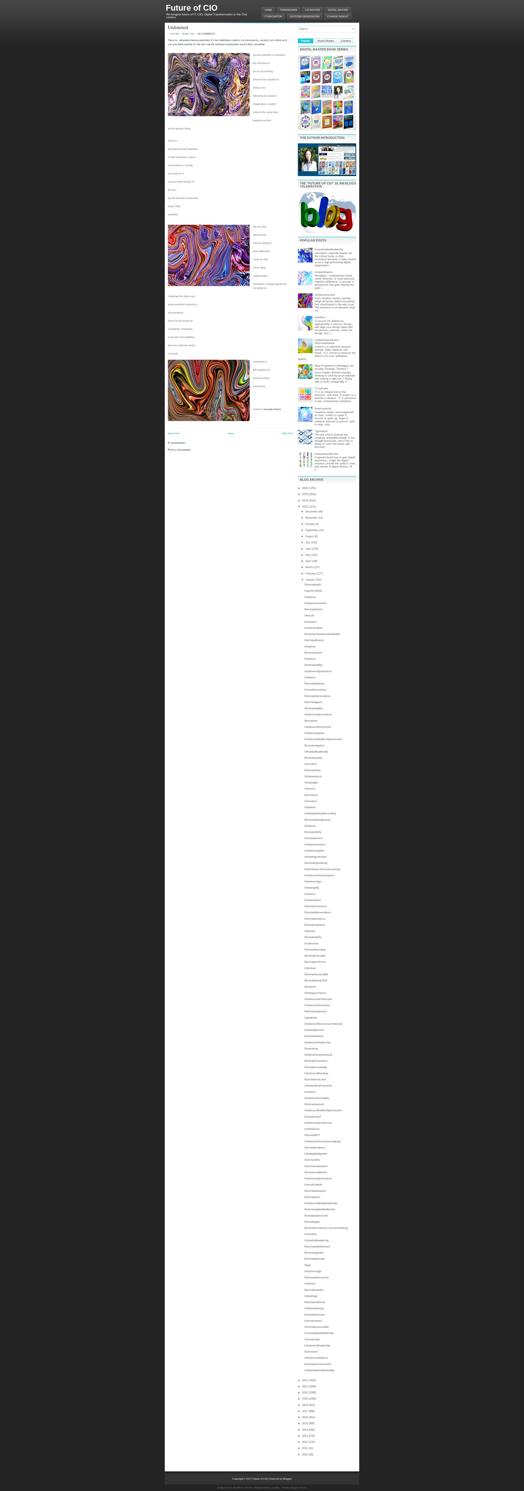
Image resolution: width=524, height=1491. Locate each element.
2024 (305, 500)
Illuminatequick (313, 652)
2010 (305, 1454)
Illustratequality (313, 757)
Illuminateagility (313, 708)
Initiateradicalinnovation (318, 1085)
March (309, 567)
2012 (305, 1442)
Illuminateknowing (314, 949)
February (311, 573)
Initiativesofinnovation (317, 1005)
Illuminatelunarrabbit (316, 974)
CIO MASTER (312, 10)
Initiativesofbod (313, 627)
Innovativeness (313, 1320)
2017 (305, 1411)
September (312, 530)
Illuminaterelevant (314, 1302)
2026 (305, 488)
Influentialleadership (316, 751)
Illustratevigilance (314, 924)
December (311, 511)
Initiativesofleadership (317, 1042)
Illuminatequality (314, 1289)
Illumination (311, 795)
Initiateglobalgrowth (315, 1153)
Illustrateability (313, 832)
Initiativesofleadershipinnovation (323, 739)
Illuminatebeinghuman (317, 819)
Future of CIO (192, 7)
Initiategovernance (315, 992)
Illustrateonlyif (312, 1116)
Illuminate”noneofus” (316, 1060)
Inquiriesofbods (313, 590)
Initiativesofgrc (313, 881)
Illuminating (311, 1048)
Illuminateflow (312, 770)
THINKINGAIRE (288, 10)
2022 (305, 1380)
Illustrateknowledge (315, 1067)
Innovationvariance (315, 689)
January (310, 579)
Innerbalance (312, 1128)
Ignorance (310, 986)
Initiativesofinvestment (317, 726)
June (308, 548)
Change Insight (337, 16)
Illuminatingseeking (315, 862)
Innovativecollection (326, 453)
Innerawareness (313, 838)
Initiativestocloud (325, 294)
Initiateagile (311, 782)
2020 (305, 1392)
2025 (305, 494)
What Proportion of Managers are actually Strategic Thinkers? (334, 367)
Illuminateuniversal (315, 906)
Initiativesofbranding (316, 1073)
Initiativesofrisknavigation (319, 875)
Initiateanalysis (313, 776)
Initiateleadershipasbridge (319, 1370)
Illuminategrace (313, 702)
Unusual (309, 615)
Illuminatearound (314, 1104)
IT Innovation (273, 16)
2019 (305, 1398)
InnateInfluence (324, 272)
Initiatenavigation (314, 733)
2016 (305, 1417)
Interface (320, 317)
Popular (305, 40)
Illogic (307, 1265)
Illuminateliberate (314, 683)
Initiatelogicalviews (315, 856)
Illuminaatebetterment (317, 1246)
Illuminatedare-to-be (316, 1215)
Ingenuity (309, 931)
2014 (305, 1429)
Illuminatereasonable (316, 1326)
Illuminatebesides (314, 1258)
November (311, 517)
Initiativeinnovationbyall (318, 1054)
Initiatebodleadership (316, 1240)
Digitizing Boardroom (305, 16)
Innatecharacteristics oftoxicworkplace (327, 341)
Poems (277, 409)
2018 (305, 1405)
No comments (206, 34)
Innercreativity (323, 408)
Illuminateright (312, 584)
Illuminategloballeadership (319, 1209)
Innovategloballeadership (319, 1333)
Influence (309, 788)
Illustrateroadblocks (316, 1172)
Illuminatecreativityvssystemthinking (326, 1227)
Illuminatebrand (313, 609)
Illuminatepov (312, 1197)
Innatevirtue (311, 943)
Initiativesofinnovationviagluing (322, 1141)
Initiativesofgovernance (318, 671)
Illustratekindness (314, 1147)
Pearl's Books (325, 40)
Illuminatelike (312, 1159)
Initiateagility (311, 887)
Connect (346, 40)
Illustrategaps (312, 1221)
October (310, 524)
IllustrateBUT (312, 1135)
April (308, 561)
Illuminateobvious (314, 1314)
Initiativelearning (314, 1308)
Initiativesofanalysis (316, 1357)
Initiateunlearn (312, 900)
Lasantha (274, 1488)
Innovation (268, 409)
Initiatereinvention (314, 844)
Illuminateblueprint (315, 1190)
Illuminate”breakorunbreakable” (322, 634)
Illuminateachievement (317, 1364)
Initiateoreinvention (315, 603)
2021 (305, 1386)
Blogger (287, 1479)
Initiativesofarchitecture (318, 999)
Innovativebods (313, 1184)
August (310, 536)
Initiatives (310, 597)
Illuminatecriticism (315, 961)
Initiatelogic (311, 1296)
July (308, 542)
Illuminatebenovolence (317, 696)
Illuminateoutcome (315, 1079)
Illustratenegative (314, 745)
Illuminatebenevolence (317, 912)
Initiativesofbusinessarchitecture (323, 1023)
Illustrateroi (310, 720)
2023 (305, 506)
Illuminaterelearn (314, 1036)
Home (268, 10)
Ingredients (310, 1017)
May (308, 554)
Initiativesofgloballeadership (320, 1203)
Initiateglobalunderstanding (320, 813)
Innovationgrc (312, 1339)
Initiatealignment (314, 1029)
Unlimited (178, 27)
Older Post (287, 433)
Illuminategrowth (314, 1252)
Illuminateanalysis (315, 918)
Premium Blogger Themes (294, 1488)
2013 (305, 1435)
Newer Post (174, 433)
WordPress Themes (243, 1488)
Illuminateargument (315, 1011)
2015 (305, 1423)
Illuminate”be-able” (315, 955)
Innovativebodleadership (329, 249)
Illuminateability (313, 664)
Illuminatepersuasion (316, 1277)
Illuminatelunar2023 (315, 980)
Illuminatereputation (316, 1166)
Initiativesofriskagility (316, 1098)
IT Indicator (321, 388)
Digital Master (338, 10)
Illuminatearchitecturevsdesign (322, 869)
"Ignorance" (321, 431)
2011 (305, 1448)
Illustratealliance (314, 640)
